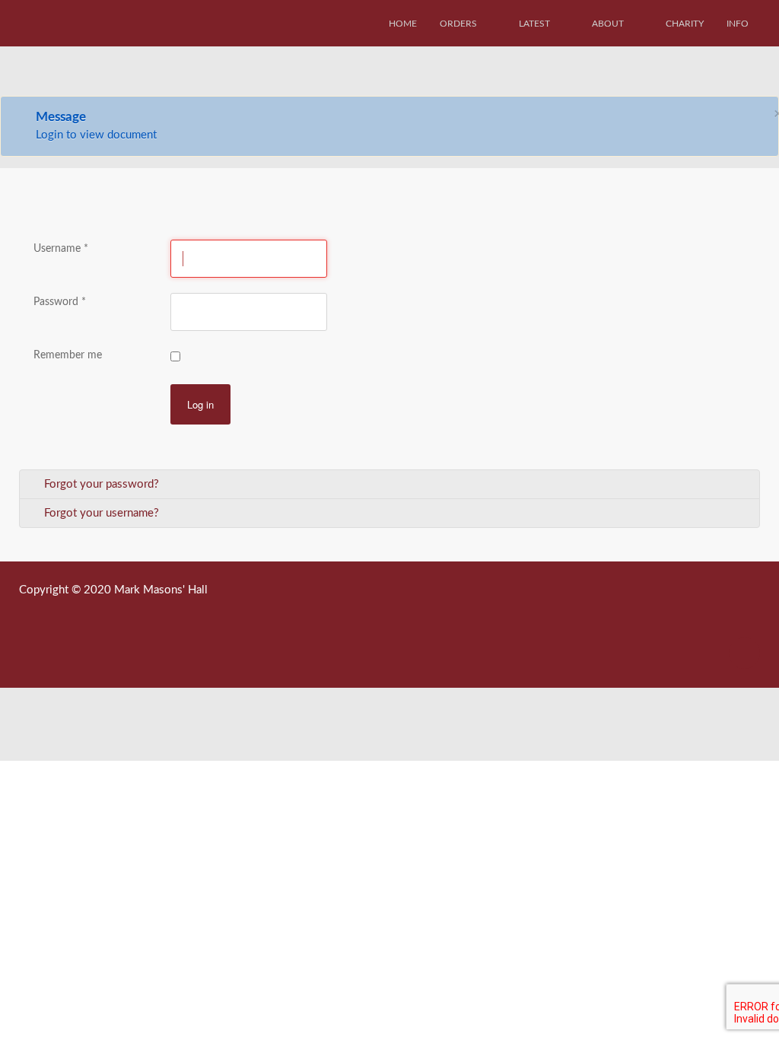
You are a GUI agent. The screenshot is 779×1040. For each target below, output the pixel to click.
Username (60, 248)
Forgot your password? (100, 484)
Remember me (67, 355)
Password (59, 302)
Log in (200, 404)
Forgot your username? (100, 513)
